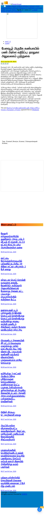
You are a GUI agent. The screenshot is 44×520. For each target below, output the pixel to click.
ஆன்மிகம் (31, 8)
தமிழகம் (32, 6)
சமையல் (8, 10)
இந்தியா (26, 6)
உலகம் (3, 8)
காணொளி (17, 12)
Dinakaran (35, 110)
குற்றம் (37, 6)
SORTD (24, 494)
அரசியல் (20, 6)
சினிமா (14, 10)
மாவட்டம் (8, 41)
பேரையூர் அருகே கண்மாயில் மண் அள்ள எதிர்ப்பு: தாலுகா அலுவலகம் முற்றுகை (20, 109)
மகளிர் (3, 10)
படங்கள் (35, 10)
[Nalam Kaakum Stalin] (22, 38)
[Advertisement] (22, 125)
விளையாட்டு (23, 8)
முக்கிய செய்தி (11, 6)
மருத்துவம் (38, 8)
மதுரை (7, 43)
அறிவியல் (4, 12)
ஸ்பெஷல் (11, 12)
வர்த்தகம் (15, 8)
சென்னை (8, 8)
